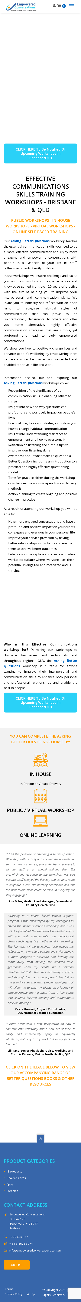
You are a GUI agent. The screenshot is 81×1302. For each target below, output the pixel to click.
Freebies (12, 1191)
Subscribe (17, 1265)
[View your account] (55, 5)
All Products (14, 1171)
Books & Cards (16, 1178)
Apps (10, 1184)
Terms (9, 1289)
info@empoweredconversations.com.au (35, 1250)
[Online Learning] (40, 821)
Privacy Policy (13, 1294)
